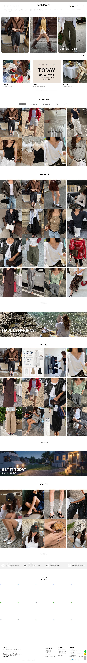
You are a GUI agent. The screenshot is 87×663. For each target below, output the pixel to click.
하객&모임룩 (41, 9)
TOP (50, 9)
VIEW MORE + (44, 302)
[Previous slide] (78, 56)
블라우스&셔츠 (33, 104)
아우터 (65, 104)
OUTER (46, 9)
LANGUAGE (7, 5)
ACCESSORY (73, 9)
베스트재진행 (21, 9)
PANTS (61, 9)
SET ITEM (78, 9)
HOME (3, 649)
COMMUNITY (16, 5)
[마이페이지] (73, 6)
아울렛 (31, 9)
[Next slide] (81, 56)
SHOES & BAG (66, 9)
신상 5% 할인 (10, 9)
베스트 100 (4, 9)
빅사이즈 (5, 10)
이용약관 (13, 649)
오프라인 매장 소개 (18, 649)
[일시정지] (84, 56)
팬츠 (57, 104)
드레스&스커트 (46, 104)
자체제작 (15, 9)
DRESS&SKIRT (55, 9)
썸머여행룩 (35, 9)
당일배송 (26, 9)
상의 (22, 104)
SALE (10, 10)
